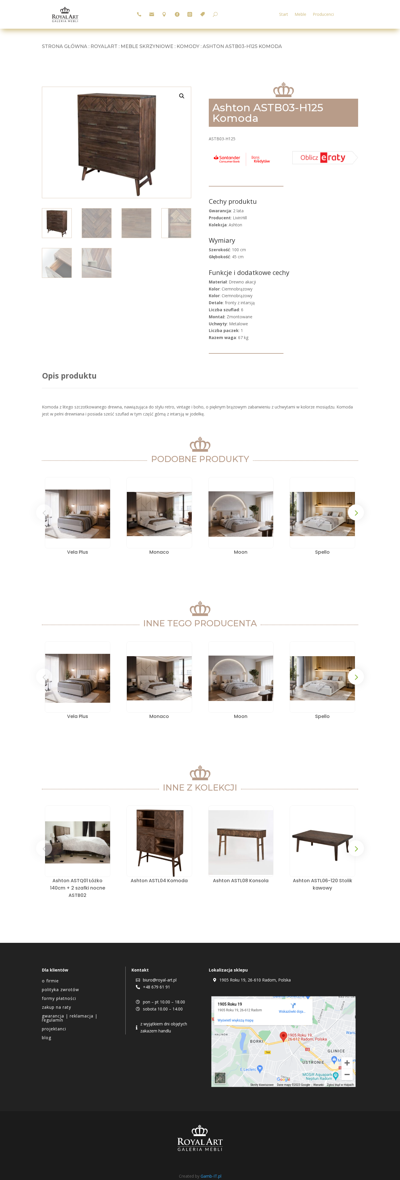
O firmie (50, 981)
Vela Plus (77, 552)
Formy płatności (59, 998)
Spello (322, 552)
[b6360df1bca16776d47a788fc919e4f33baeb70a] (325, 162)
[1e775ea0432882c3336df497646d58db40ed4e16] (242, 166)
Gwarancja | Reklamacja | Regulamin (70, 1018)
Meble (300, 14)
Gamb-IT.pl (211, 1176)
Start (283, 14)
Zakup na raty (56, 1007)
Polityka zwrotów (60, 990)
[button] (182, 96)
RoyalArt (103, 46)
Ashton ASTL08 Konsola (241, 880)
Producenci (323, 14)
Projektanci (54, 1029)
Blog (46, 1038)
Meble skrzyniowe (147, 46)
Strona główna (64, 46)
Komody (188, 46)
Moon (240, 552)
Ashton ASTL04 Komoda (159, 880)
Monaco (159, 552)
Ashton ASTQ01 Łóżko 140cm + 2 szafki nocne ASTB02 (77, 888)
